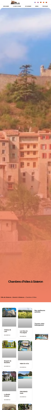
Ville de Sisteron (6, 297)
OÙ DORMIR (28, 6)
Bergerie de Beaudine (7, 361)
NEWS (36, 6)
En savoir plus (7, 335)
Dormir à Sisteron (18, 297)
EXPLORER (6, 6)
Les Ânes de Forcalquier (24, 331)
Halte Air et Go (24, 363)
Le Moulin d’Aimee (7, 395)
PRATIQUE (45, 6)
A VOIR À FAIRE (17, 6)
